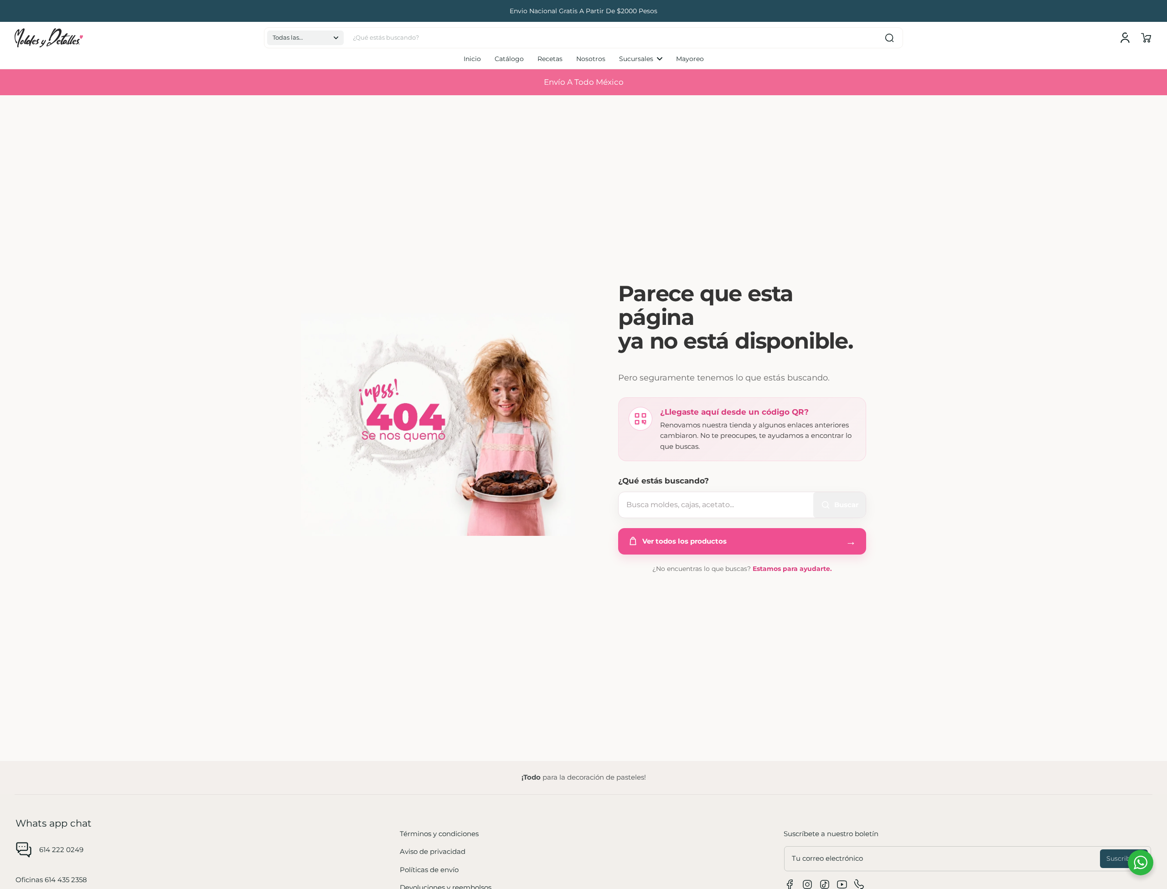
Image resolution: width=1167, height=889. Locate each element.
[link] (640, 59)
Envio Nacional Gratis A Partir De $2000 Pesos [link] (583, 11)
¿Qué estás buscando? (663, 480)
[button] (305, 38)
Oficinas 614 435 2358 (51, 879)
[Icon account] (1125, 37)
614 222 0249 (61, 849)
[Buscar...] (889, 38)
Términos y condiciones (439, 833)
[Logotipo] (49, 37)
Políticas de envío (429, 869)
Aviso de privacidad (432, 851)
